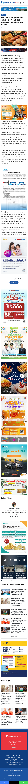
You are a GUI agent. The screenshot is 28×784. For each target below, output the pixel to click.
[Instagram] (17, 517)
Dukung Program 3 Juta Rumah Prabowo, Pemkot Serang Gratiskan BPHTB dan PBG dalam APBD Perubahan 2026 (18, 602)
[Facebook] (11, 517)
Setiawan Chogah (14, 508)
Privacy (9, 778)
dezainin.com (18, 775)
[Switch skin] (20, 3)
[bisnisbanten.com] (10, 2)
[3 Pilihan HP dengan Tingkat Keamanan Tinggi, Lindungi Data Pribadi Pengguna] (5, 630)
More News (14, 636)
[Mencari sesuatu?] (23, 3)
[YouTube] (15, 517)
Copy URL (14, 282)
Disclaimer (4, 778)
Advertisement (16, 778)
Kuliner (3, 14)
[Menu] (26, 3)
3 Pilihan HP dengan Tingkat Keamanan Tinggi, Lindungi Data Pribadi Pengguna (18, 629)
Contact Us (23, 778)
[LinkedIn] (13, 517)
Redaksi (5, 28)
